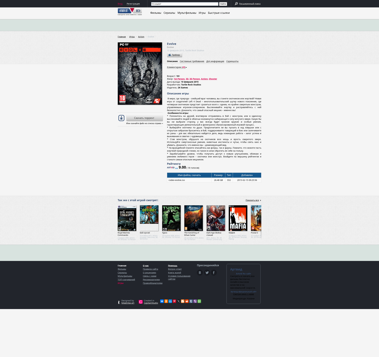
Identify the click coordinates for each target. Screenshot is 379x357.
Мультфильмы (187, 13)
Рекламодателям (151, 279)
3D (187, 78)
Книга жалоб (174, 272)
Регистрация (133, 3)
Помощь (172, 265)
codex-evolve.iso (177, 180)
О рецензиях (149, 272)
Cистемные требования (192, 61)
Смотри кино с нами (243, 294)
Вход (120, 3)
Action (141, 36)
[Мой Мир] (170, 301)
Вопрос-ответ (175, 269)
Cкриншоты (232, 61)
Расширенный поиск (250, 3)
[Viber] (195, 301)
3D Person (195, 78)
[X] (178, 301)
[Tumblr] (191, 301)
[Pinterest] (174, 301)
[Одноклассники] (166, 301)
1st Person (179, 78)
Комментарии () (176, 67)
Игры (202, 13)
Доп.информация (215, 61)
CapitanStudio (151, 302)
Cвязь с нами (149, 276)
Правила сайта (150, 269)
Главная (122, 36)
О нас (146, 265)
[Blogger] (182, 301)
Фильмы (155, 13)
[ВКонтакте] (162, 301)
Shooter (213, 78)
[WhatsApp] (199, 301)
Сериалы (169, 13)
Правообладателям (152, 283)
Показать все (252, 200)
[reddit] (187, 301)
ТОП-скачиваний (126, 279)
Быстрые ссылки (219, 13)
